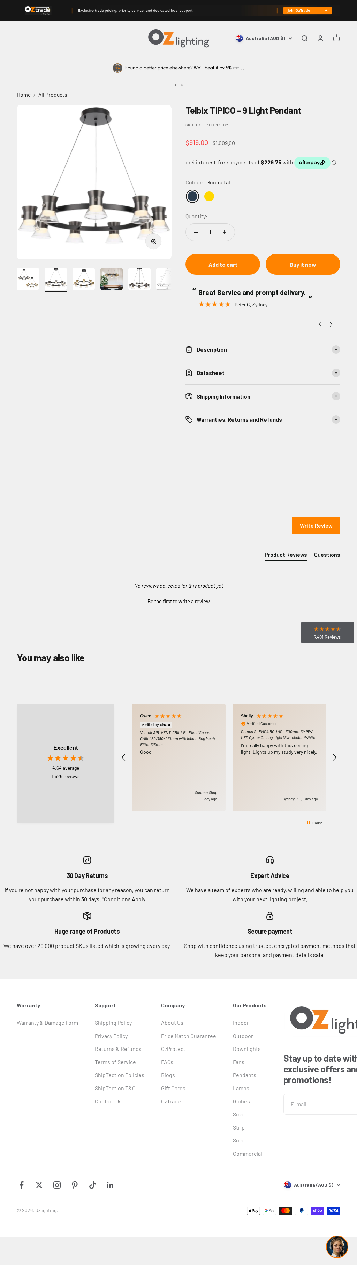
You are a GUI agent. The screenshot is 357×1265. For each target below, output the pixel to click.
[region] (229, 758)
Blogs (168, 1074)
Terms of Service (115, 1062)
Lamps (241, 1088)
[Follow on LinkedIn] (110, 1185)
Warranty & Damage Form (47, 1022)
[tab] (286, 556)
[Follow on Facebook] (21, 1185)
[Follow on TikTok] (92, 1185)
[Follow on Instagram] (57, 1185)
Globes (241, 1101)
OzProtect (173, 1048)
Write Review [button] (316, 525)
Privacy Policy (111, 1035)
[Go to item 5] (139, 280)
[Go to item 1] (28, 280)
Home (24, 94)
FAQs (167, 1062)
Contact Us (108, 1101)
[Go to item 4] (111, 280)
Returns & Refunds (118, 1048)
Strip (239, 1127)
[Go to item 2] (56, 280)
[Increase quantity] (224, 232)
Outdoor (243, 1035)
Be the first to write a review (178, 601)
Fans (238, 1062)
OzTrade (171, 1101)
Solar (239, 1140)
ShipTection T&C (115, 1088)
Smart (240, 1114)
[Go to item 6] (167, 280)
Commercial (247, 1153)
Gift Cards (173, 1088)
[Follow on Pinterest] (74, 1185)
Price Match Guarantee (188, 1035)
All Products (52, 94)
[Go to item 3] (84, 280)
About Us (172, 1022)
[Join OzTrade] (178, 10)
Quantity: (196, 216)
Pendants (244, 1074)
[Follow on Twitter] (39, 1185)
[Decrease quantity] (196, 232)
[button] (178, 600)
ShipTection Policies (119, 1074)
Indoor (241, 1022)
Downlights (247, 1048)
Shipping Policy (113, 1022)
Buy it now (303, 264)
